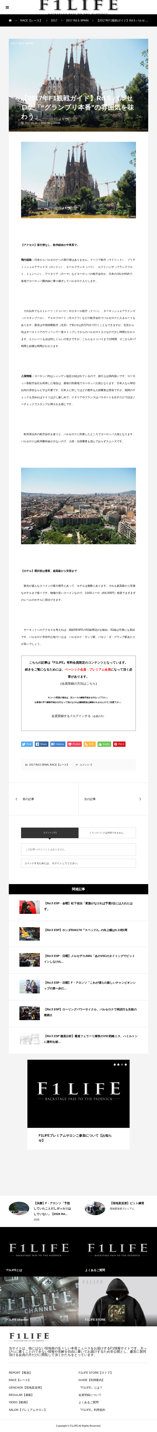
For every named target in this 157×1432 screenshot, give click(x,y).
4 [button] (126, 1065)
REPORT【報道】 (20, 1372)
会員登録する (61, 716)
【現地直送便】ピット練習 (51, 1203)
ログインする (88, 716)
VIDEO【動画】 (19, 1402)
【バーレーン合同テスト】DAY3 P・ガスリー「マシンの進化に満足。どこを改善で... (129, 1208)
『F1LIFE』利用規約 (91, 1409)
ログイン (57, 863)
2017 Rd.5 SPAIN (22, 43)
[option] (78, 1104)
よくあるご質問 (88, 1402)
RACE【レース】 (59, 764)
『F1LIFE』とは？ (90, 1387)
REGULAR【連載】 (21, 1395)
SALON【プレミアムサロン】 (28, 1409)
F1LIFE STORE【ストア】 (95, 1372)
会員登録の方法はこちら (78, 683)
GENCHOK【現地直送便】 (26, 1387)
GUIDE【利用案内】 (91, 1380)
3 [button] (122, 1065)
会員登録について (89, 1395)
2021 (113, 1219)
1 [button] (115, 1065)
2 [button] (118, 1065)
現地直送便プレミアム (46, 1208)
